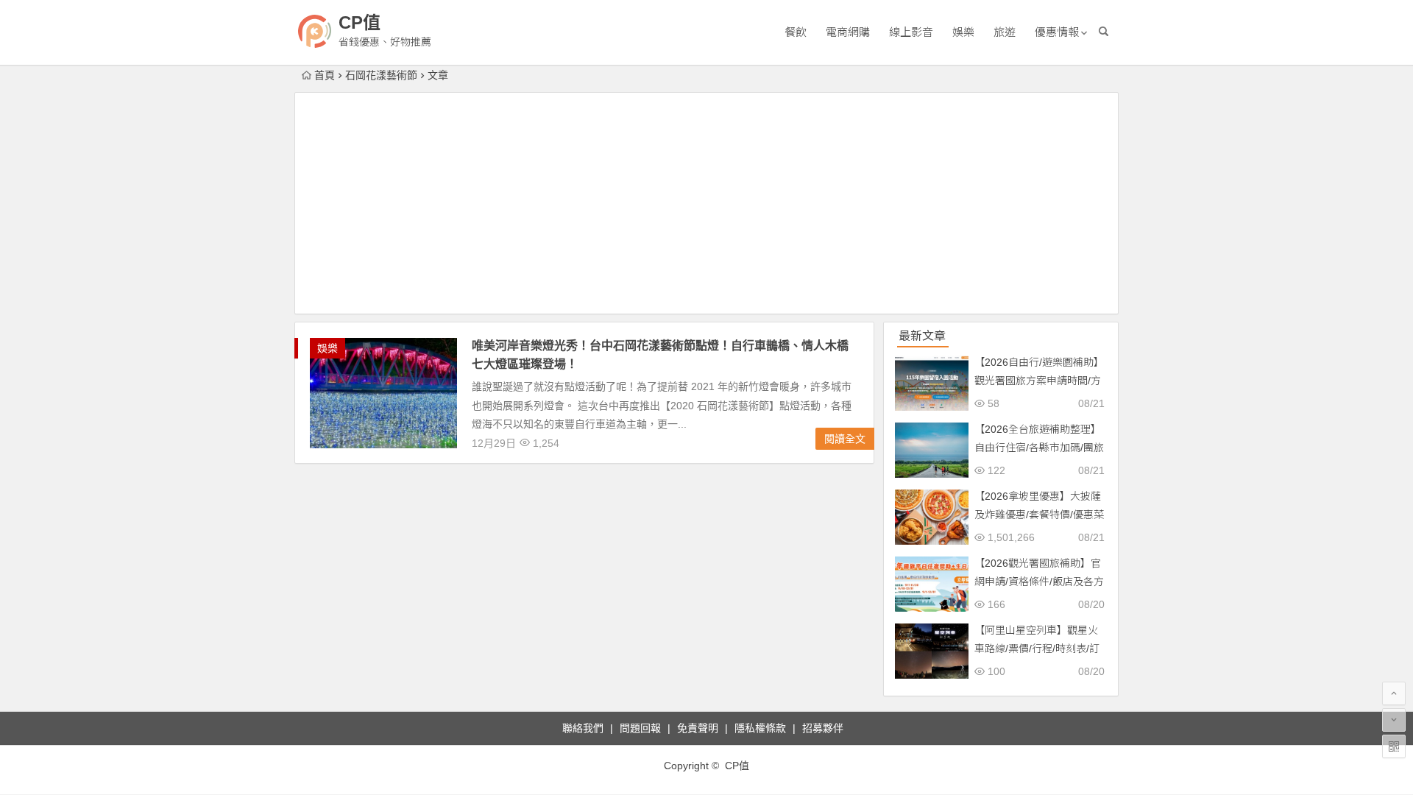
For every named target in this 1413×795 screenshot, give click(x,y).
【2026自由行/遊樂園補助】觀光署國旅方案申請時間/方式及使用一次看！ (1039, 380)
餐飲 (796, 32)
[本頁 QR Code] (1394, 746)
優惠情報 (1057, 32)
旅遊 (1005, 32)
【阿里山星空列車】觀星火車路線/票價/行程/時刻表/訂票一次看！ (1036, 648)
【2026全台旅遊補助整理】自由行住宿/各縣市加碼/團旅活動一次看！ (1039, 447)
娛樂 (963, 32)
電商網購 (848, 32)
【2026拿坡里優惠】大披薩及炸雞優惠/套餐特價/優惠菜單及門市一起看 (1039, 514)
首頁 (324, 75)
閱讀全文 (844, 439)
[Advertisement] (706, 203)
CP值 (359, 22)
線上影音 (911, 32)
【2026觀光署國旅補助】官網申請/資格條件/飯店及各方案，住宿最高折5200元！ (1039, 581)
